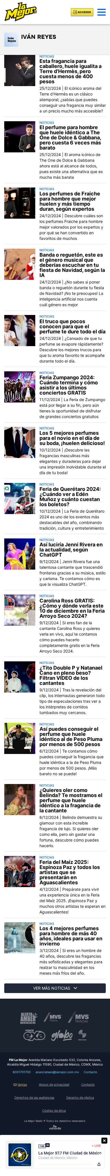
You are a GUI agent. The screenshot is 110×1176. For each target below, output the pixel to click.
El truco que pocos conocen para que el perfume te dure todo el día (72, 326)
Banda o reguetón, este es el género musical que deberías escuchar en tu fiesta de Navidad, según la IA (72, 265)
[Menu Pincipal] (101, 12)
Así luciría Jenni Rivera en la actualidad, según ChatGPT (71, 549)
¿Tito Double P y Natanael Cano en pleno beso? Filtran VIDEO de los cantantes (70, 675)
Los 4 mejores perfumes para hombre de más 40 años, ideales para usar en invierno (70, 936)
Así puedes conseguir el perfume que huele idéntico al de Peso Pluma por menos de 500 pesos (70, 737)
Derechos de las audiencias (34, 1098)
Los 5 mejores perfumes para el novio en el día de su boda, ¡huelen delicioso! (72, 438)
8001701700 (22, 1072)
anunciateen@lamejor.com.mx (57, 1072)
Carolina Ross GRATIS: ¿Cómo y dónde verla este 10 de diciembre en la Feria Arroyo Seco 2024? (72, 608)
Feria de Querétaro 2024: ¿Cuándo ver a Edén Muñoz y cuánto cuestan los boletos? (70, 497)
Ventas (22, 1084)
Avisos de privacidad (54, 1084)
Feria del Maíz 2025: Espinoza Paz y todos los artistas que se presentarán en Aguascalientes (69, 872)
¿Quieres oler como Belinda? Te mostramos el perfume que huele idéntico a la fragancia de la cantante (70, 800)
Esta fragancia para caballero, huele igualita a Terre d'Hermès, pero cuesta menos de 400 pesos (70, 71)
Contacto (90, 1072)
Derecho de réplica (80, 1098)
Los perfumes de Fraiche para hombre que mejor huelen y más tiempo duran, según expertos (69, 201)
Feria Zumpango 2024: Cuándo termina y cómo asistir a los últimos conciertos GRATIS (68, 385)
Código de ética (54, 1111)
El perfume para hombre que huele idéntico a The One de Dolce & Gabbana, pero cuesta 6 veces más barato (70, 137)
